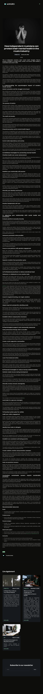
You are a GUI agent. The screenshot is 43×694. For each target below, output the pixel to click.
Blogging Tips (17, 54)
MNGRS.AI (5, 286)
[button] (39, 4)
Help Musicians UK (35, 533)
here (23, 398)
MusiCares (28, 533)
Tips (4, 551)
